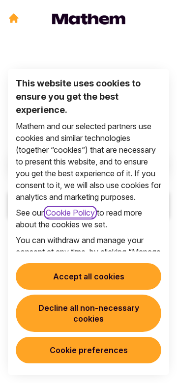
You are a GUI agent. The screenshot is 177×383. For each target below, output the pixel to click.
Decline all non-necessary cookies (88, 313)
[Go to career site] (14, 18)
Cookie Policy (70, 213)
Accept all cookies (88, 276)
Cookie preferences (89, 350)
